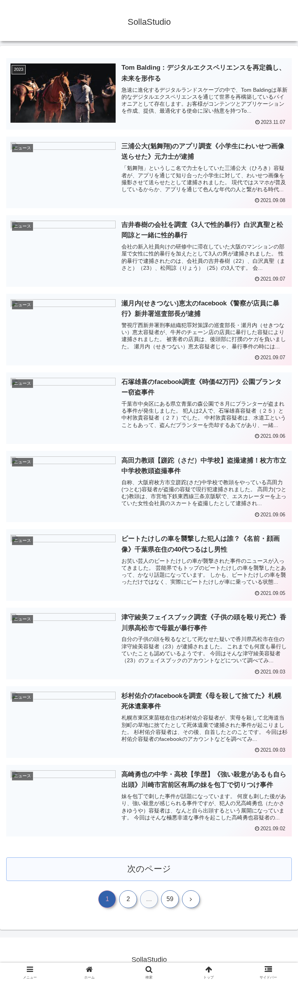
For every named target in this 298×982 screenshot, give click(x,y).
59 (169, 899)
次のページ (149, 869)
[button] (275, 965)
